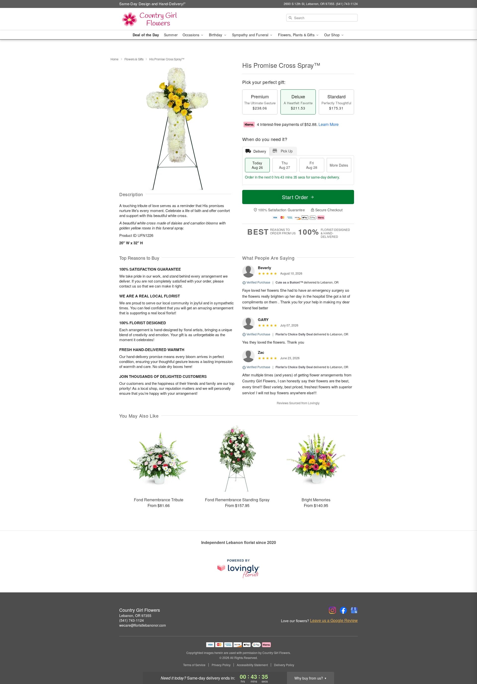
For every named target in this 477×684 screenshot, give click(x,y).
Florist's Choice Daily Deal (294, 334)
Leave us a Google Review (334, 620)
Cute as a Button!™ (289, 282)
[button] (464, 663)
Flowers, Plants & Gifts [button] (296, 34)
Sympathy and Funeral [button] (251, 34)
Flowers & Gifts (134, 59)
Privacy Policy (221, 664)
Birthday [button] (216, 34)
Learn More (328, 124)
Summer (171, 34)
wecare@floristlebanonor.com (142, 625)
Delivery (259, 151)
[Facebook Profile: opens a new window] (343, 610)
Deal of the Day (146, 34)
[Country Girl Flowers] (155, 19)
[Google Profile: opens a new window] (354, 610)
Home (115, 59)
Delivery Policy (284, 664)
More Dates (339, 165)
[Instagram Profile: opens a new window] (332, 610)
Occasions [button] (191, 34)
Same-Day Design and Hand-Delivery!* (152, 3)
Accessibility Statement (252, 664)
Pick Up (287, 150)
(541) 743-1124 (131, 620)
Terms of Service (194, 664)
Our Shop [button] (332, 34)
